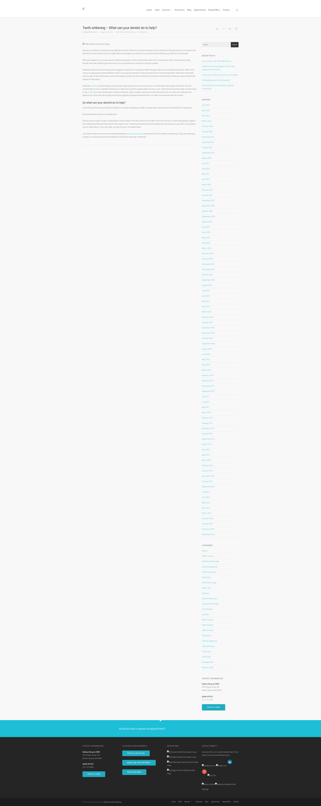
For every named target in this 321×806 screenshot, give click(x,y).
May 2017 (206, 407)
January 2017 (207, 423)
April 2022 (206, 116)
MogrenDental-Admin (91, 32)
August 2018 (207, 349)
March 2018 (206, 370)
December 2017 (208, 381)
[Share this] (224, 29)
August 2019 (207, 285)
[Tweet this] (230, 29)
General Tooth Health (210, 604)
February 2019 (207, 317)
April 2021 (206, 179)
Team (157, 10)
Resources (179, 10)
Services (166, 10)
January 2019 (207, 322)
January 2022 (207, 132)
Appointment (200, 10)
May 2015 (206, 503)
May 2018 (206, 359)
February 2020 (207, 254)
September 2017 (208, 391)
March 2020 (206, 248)
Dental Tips (206, 588)
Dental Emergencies (209, 567)
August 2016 (207, 444)
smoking (94, 86)
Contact (226, 10)
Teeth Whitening (130, 32)
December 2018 (208, 328)
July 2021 (205, 163)
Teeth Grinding (207, 630)
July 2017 (205, 397)
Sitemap (205, 789)
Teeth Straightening (209, 641)
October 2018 (207, 338)
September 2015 (208, 487)
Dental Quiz (206, 577)
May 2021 (206, 174)
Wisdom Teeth (207, 667)
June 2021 (206, 169)
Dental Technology (209, 583)
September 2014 (208, 534)
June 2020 (206, 232)
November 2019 (208, 269)
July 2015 (205, 492)
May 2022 (206, 110)
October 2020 (207, 211)
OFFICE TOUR (94, 774)
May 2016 (206, 455)
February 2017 (207, 418)
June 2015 (206, 497)
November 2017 (208, 386)
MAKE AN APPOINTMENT (139, 763)
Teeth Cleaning (207, 625)
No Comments (142, 32)
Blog (189, 10)
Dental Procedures (209, 572)
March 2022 (206, 121)
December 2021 (208, 137)
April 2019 (206, 306)
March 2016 (206, 460)
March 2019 (206, 312)
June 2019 (206, 296)
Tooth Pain (206, 657)
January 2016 (207, 471)
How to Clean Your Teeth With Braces (216, 61)
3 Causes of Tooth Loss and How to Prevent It (220, 75)
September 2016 (208, 439)
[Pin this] (236, 29)
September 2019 (208, 280)
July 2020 (205, 227)
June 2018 (206, 354)
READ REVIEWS (134, 772)
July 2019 (205, 291)
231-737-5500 (207, 700)
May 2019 (206, 301)
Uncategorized (207, 662)
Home (149, 10)
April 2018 (206, 365)
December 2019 (208, 264)
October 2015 (207, 481)
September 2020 (208, 216)
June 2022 (206, 105)
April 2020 (206, 243)
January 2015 (207, 524)
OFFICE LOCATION (136, 753)
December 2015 (208, 476)
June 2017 (206, 402)
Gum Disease (207, 609)
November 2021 (208, 142)
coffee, (90, 92)
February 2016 (207, 465)
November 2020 (208, 206)
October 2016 (207, 434)
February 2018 (207, 375)
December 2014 (208, 529)
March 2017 (206, 412)
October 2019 (207, 275)
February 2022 (207, 126)
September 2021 (208, 153)
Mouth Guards (207, 620)
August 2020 (207, 222)
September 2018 (208, 344)
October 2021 (207, 148)
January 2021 (207, 195)
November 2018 (208, 333)
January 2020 (207, 259)
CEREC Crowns (208, 556)
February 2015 (207, 518)
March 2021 (206, 185)
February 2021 (207, 190)
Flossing (205, 593)
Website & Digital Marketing (112, 802)
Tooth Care (206, 652)
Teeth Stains (120, 32)
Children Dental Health (210, 561)
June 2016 (206, 450)
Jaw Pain (205, 615)
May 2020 (206, 238)
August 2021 (207, 158)
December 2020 (208, 201)
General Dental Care (209, 599)
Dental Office (214, 10)
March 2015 (206, 513)
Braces (205, 551)
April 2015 (206, 508)
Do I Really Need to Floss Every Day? (216, 80)
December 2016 (208, 428)
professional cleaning (134, 134)
